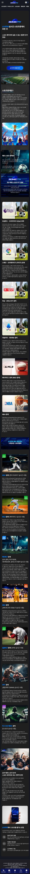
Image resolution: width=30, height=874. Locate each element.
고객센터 (20, 872)
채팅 (26, 872)
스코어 (9, 872)
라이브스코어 (10, 6)
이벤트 (27, 6)
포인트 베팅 (3, 872)
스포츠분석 (17, 6)
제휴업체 (23, 6)
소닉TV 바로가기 (15, 68)
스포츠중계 (3, 6)
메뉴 (2, 2)
